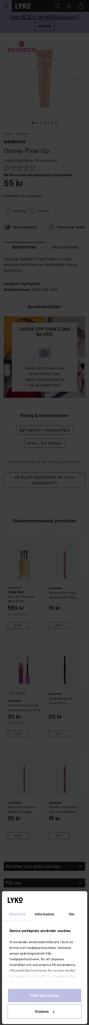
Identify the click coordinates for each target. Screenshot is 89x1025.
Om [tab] (72, 914)
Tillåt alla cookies (44, 995)
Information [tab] (44, 914)
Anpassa (42, 1011)
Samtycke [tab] (17, 914)
